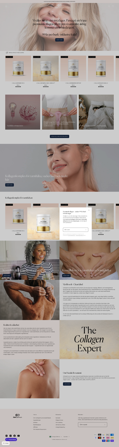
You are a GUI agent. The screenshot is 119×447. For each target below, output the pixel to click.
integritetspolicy (72, 235)
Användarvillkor (79, 235)
